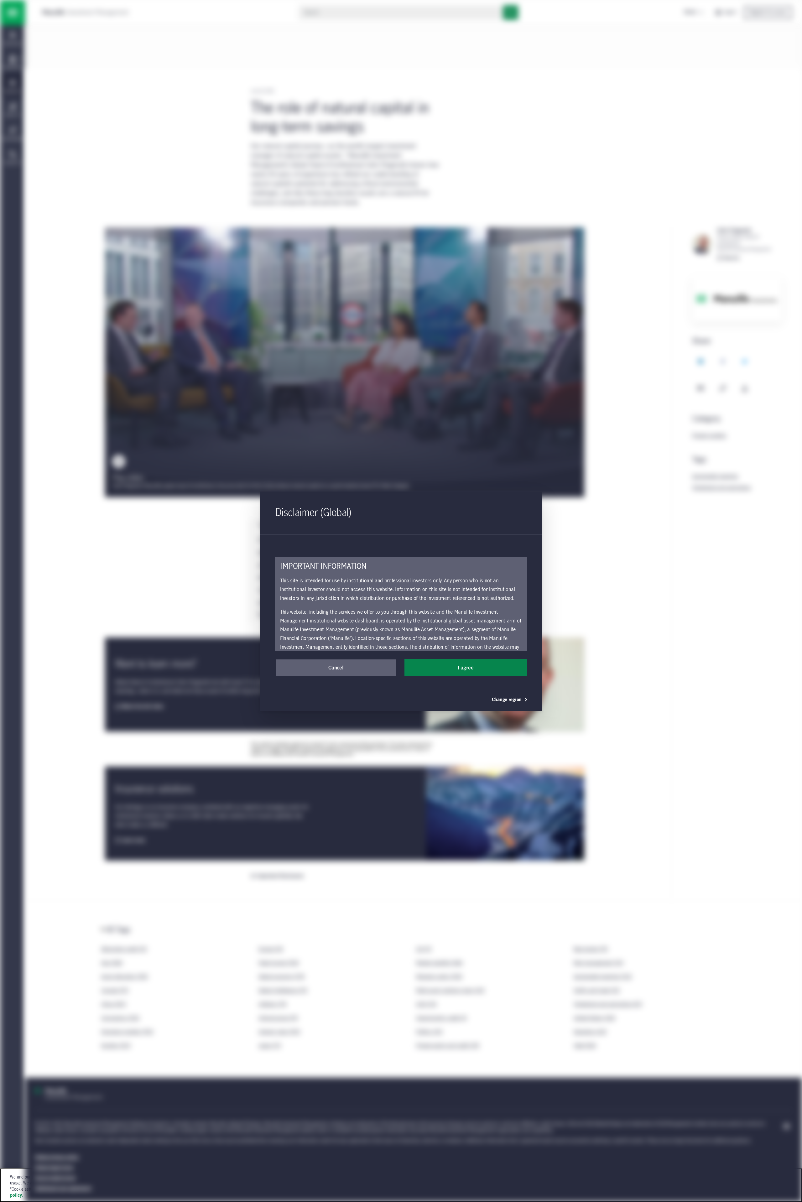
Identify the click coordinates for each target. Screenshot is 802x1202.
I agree (466, 667)
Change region (507, 700)
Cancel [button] (335, 667)
